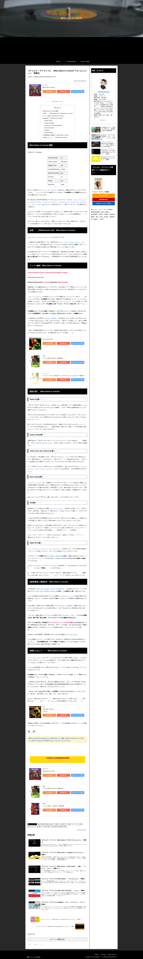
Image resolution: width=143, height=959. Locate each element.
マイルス (66, 824)
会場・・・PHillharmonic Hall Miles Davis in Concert (58, 113)
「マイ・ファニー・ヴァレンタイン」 (69, 242)
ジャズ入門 (60, 824)
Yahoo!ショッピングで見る (77, 91)
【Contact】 (103, 954)
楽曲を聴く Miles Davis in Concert (53, 118)
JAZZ (45, 824)
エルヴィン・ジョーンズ (63, 301)
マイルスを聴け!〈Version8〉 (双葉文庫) (53, 806)
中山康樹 (58, 826)
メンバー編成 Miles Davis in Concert (53, 116)
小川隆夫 (64, 826)
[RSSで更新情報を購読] (106, 120)
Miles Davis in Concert (49, 87)
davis (40, 824)
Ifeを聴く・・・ (49, 130)
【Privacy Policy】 (112, 954)
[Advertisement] (71, 48)
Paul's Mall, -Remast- (48, 709)
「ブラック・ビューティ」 (50, 202)
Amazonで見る (49, 91)
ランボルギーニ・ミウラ (67, 596)
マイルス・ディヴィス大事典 (76, 824)
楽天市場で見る (63, 91)
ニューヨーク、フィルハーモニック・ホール (41, 237)
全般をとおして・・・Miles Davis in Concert (55, 137)
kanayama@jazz (103, 92)
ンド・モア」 (36, 244)
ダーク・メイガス (50, 318)
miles (49, 824)
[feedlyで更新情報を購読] (104, 120)
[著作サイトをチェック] (101, 120)
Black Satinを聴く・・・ (51, 127)
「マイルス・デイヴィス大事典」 (58, 556)
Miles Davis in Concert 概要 (50, 111)
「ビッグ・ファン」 (58, 508)
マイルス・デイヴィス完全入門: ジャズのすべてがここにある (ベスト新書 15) (63, 375)
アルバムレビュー (32, 824)
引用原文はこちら (45, 627)
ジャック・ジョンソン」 (47, 469)
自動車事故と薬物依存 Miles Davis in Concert (56, 135)
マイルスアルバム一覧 (33, 826)
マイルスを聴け (44, 826)
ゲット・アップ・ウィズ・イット (42, 443)
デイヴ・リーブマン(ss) (79, 299)
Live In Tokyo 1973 (48, 339)
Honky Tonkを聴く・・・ (51, 123)
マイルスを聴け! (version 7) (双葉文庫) (53, 358)
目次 (55, 107)
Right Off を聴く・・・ (51, 132)
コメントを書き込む (57, 939)
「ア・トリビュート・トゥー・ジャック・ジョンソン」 (44, 549)
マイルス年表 (51, 826)
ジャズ (54, 824)
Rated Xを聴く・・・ (50, 120)
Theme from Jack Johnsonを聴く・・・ (55, 125)
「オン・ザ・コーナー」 (49, 190)
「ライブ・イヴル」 (36, 204)
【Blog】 (97, 954)
